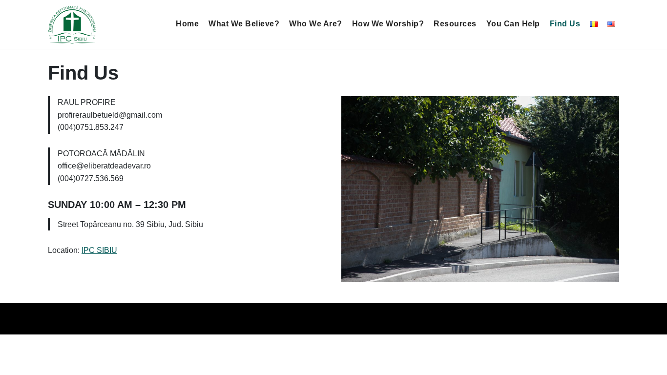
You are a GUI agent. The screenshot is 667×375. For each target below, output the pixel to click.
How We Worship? (388, 24)
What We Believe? (243, 24)
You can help (513, 24)
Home (187, 24)
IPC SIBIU (99, 250)
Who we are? (315, 24)
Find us (565, 24)
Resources (455, 24)
